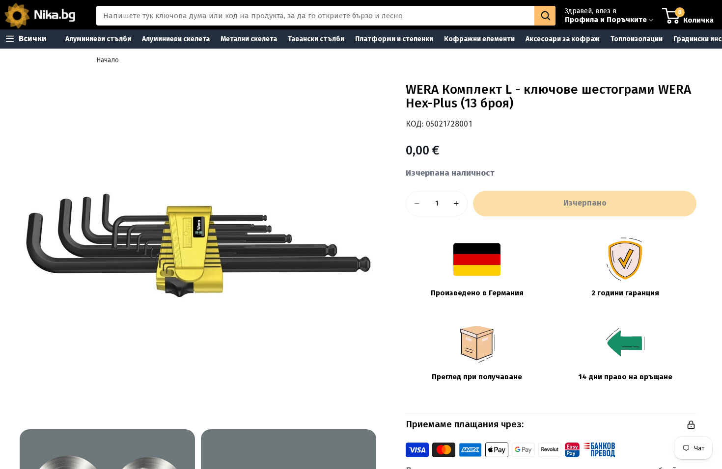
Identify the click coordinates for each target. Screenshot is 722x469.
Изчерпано (585, 203)
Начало (107, 60)
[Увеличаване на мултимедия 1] (198, 245)
